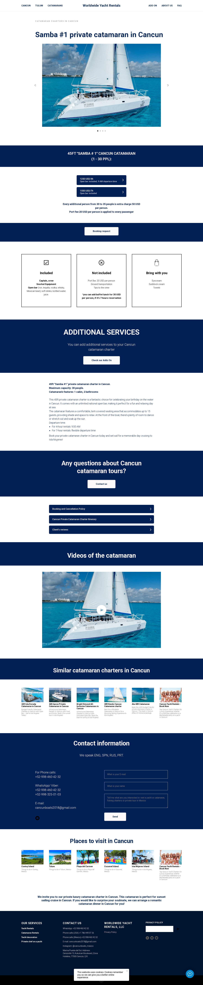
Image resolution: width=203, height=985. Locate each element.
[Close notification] (127, 971)
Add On (153, 5)
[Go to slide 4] (105, 130)
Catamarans (55, 5)
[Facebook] (147, 938)
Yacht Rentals (27, 928)
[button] (101, 180)
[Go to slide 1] (97, 130)
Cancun (26, 5)
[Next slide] (168, 85)
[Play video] (101, 610)
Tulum (39, 5)
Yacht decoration (29, 937)
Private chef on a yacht (31, 941)
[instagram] (37, 818)
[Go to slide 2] (100, 130)
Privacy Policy (110, 932)
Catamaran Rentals (30, 933)
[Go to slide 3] (102, 130)
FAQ (179, 5)
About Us (167, 5)
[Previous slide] (35, 85)
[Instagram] (156, 938)
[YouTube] (152, 938)
